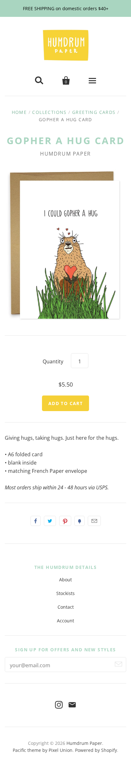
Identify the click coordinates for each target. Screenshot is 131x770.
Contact (66, 607)
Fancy (79, 521)
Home (19, 112)
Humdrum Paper (65, 153)
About (65, 580)
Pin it (65, 521)
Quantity (53, 361)
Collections (49, 112)
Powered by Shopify (96, 750)
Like (36, 521)
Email (94, 521)
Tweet (50, 521)
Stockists (65, 593)
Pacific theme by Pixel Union (42, 750)
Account (65, 621)
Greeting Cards (94, 112)
